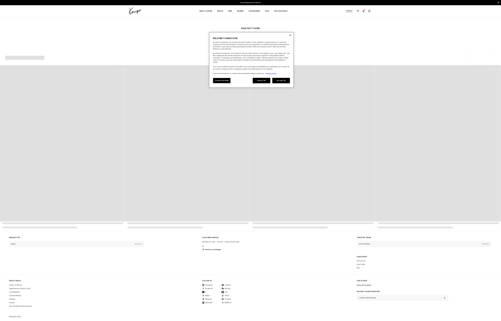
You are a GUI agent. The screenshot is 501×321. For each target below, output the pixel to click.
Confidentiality (14, 292)
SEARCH (349, 11)
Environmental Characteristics (20, 306)
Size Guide (361, 264)
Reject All (261, 80)
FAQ (358, 268)
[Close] (290, 35)
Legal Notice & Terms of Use (19, 288)
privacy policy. (270, 73)
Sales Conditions (15, 285)
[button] (76, 244)
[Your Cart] (369, 11)
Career (11, 302)
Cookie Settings (15, 295)
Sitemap (12, 299)
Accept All (281, 80)
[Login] (363, 11)
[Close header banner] (498, 2)
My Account (361, 261)
